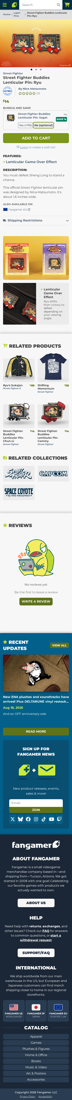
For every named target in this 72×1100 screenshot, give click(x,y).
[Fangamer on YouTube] (51, 819)
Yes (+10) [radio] (25, 125)
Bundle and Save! (17, 108)
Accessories (36, 1079)
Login (24, 147)
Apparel (36, 1036)
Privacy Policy (27, 1096)
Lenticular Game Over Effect (31, 162)
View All (59, 645)
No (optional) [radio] (43, 125)
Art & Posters (36, 1073)
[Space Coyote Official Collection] (19, 492)
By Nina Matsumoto (32, 88)
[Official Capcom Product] (7, 91)
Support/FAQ (36, 953)
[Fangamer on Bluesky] (20, 819)
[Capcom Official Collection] (53, 474)
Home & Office (36, 1055)
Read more (36, 731)
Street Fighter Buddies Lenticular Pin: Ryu (26, 80)
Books (36, 1061)
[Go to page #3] (40, 69)
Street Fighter (13, 73)
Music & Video (36, 1067)
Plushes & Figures (36, 1049)
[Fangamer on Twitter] (12, 819)
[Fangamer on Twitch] (59, 819)
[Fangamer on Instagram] (35, 819)
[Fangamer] (14, 5)
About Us (36, 903)
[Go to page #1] (31, 69)
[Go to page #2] (36, 69)
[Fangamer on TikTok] (43, 819)
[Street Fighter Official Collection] (19, 474)
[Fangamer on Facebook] (28, 819)
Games (36, 1042)
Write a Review (36, 601)
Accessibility (45, 1096)
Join (36, 810)
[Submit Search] (58, 5)
